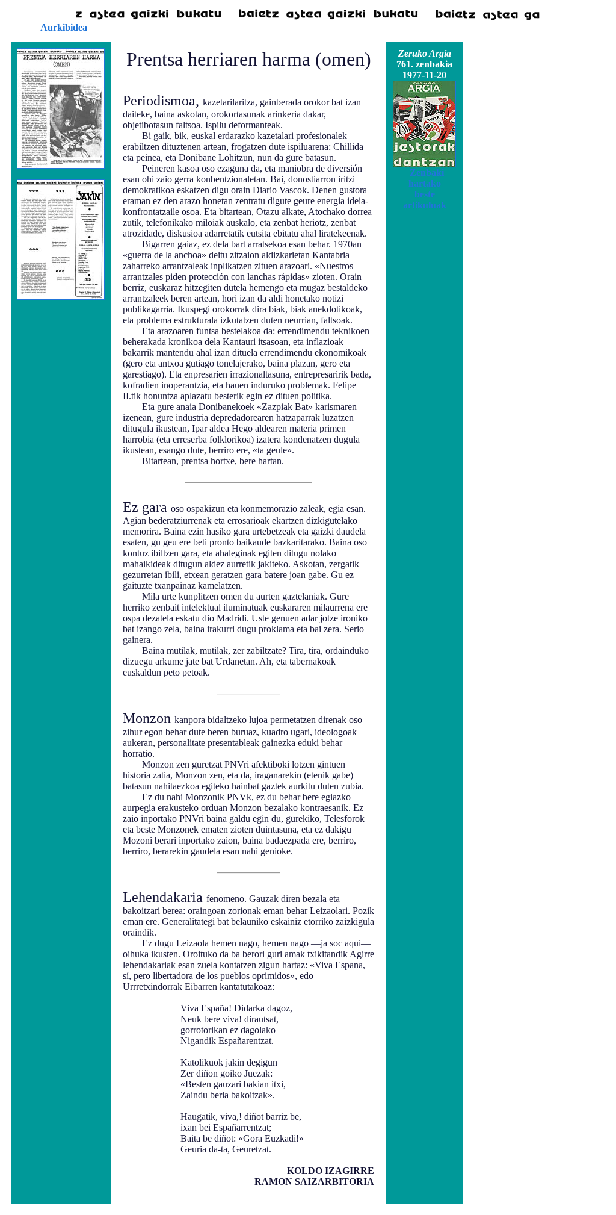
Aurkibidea (63, 27)
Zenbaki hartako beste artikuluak (424, 188)
